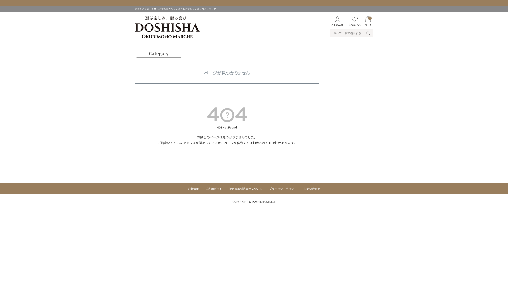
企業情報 (193, 189)
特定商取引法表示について (245, 189)
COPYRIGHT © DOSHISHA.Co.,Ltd (254, 202)
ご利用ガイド (214, 189)
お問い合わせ (312, 189)
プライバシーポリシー (283, 189)
